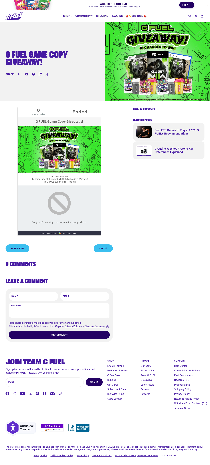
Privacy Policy (72, 326)
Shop (186, 5)
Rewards (145, 393)
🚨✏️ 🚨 (136, 15)
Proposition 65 (182, 384)
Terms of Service (94, 326)
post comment (59, 334)
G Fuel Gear (113, 375)
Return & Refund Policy (186, 398)
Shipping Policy (182, 389)
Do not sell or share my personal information (136, 455)
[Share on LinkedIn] (40, 74)
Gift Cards (112, 384)
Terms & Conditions (102, 455)
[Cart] (202, 16)
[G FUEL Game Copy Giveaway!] (14, 16)
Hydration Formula (117, 370)
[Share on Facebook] (26, 74)
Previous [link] (19, 248)
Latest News (147, 384)
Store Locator (114, 398)
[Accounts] (196, 16)
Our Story (146, 365)
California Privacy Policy (62, 455)
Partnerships (147, 370)
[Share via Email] (19, 74)
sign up (94, 382)
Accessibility (83, 455)
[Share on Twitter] (46, 74)
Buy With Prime (115, 393)
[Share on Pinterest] (33, 74)
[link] (168, 132)
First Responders (183, 375)
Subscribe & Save (116, 389)
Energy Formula (116, 365)
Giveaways (147, 379)
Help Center (180, 365)
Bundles (111, 379)
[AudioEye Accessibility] (21, 428)
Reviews (145, 389)
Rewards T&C (181, 379)
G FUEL (172, 455)
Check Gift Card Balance (187, 370)
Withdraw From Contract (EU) (190, 403)
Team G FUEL (148, 375)
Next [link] (101, 248)
